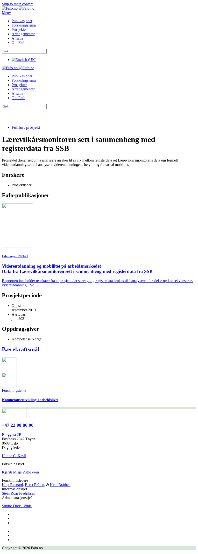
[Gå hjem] (18, 8)
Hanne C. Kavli (14, 456)
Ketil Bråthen (60, 485)
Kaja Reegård (12, 485)
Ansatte (17, 38)
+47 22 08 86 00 (18, 425)
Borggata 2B (11, 434)
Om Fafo (18, 43)
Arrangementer (23, 34)
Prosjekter (19, 29)
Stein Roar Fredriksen (18, 493)
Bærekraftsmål (20, 349)
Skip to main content (17, 4)
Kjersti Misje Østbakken (20, 472)
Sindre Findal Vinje (17, 506)
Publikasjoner (22, 21)
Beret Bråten (34, 485)
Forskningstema (24, 25)
